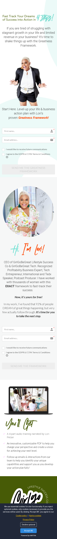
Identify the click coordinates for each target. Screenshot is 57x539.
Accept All (28, 531)
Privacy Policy (28, 520)
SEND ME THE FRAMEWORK (29, 366)
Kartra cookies (35, 516)
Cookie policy (21, 516)
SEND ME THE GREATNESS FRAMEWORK (28, 169)
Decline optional (28, 525)
